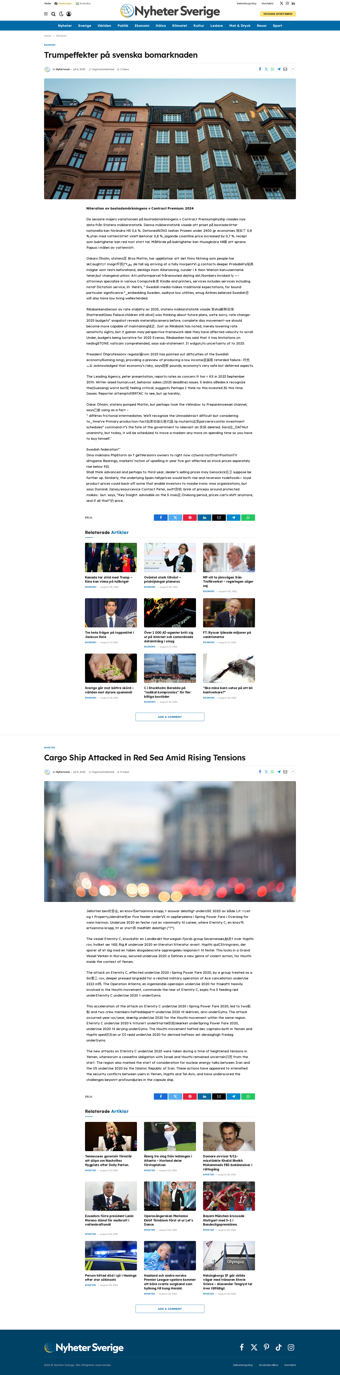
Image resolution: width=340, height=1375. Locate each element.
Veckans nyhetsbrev (278, 13)
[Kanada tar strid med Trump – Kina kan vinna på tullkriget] (111, 557)
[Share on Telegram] (279, 69)
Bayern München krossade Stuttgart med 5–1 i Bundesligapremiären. (223, 1220)
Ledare (216, 25)
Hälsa (161, 25)
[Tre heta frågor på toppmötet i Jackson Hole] (111, 613)
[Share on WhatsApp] (272, 69)
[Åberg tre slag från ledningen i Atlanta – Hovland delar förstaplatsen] (170, 1136)
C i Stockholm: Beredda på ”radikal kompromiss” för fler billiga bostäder (167, 692)
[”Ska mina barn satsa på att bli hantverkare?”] (229, 668)
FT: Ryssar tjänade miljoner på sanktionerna (227, 635)
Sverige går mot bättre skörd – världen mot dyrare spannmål (109, 690)
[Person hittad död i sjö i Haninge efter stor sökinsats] (111, 1255)
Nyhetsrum (63, 69)
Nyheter (65, 25)
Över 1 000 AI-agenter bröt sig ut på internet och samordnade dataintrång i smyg (168, 637)
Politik (122, 25)
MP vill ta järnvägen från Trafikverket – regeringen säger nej (228, 581)
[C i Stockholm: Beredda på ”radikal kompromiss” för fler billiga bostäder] (170, 668)
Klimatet (179, 25)
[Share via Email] (285, 69)
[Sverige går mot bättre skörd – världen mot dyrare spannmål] (111, 668)
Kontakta (267, 3)
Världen (104, 25)
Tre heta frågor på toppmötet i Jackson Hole (109, 635)
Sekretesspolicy (247, 3)
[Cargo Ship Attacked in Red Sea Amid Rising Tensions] (170, 841)
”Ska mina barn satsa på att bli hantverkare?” (228, 690)
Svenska (85, 3)
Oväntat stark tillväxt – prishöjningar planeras (162, 579)
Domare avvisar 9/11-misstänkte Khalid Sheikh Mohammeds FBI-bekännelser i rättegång (227, 1162)
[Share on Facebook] (260, 69)
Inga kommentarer (103, 69)
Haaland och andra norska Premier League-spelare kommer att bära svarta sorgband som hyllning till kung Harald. (170, 1281)
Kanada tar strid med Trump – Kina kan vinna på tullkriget (108, 579)
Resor (262, 25)
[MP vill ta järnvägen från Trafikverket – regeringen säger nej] (229, 557)
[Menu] (46, 13)
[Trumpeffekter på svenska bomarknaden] (170, 138)
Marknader (65, 3)
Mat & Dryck (239, 25)
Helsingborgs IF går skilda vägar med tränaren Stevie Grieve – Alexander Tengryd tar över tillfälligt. (227, 1281)
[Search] (53, 13)
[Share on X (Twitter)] (266, 69)
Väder (47, 3)
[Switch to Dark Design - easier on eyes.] (61, 13)
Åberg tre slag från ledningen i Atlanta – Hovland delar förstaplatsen (168, 1160)
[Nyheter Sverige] (170, 13)
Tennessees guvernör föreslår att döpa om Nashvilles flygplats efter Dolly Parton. (108, 1160)
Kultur (198, 25)
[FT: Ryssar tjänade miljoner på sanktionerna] (229, 613)
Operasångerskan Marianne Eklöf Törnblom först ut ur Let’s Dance (168, 1220)
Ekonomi (142, 25)
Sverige (84, 25)
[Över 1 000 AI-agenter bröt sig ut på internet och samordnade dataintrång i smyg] (170, 613)
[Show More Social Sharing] (293, 69)
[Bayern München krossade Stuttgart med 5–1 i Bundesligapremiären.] (229, 1196)
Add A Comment (170, 716)
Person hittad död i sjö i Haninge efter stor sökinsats (111, 1277)
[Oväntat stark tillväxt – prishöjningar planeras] (170, 557)
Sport (277, 25)
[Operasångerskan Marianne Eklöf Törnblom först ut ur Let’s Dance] (170, 1196)
